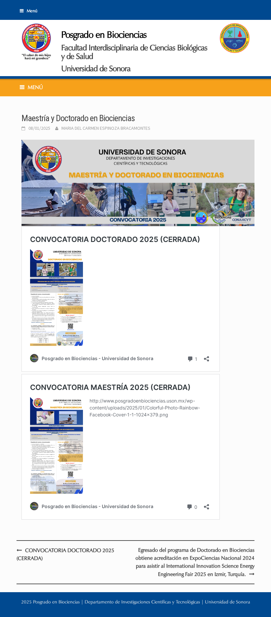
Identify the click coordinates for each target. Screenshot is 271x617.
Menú (32, 11)
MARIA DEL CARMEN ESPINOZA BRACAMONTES (105, 128)
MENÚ (35, 87)
